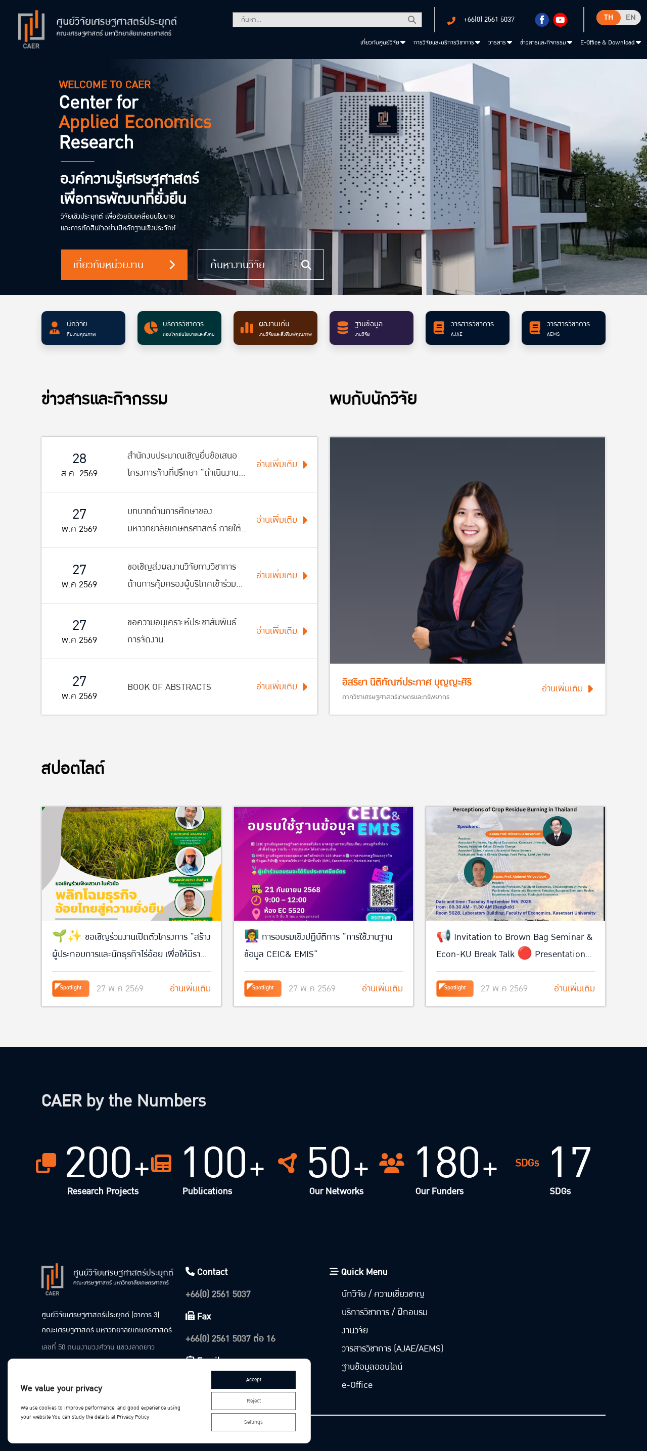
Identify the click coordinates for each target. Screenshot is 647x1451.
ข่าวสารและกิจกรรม (543, 42)
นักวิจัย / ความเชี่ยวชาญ (383, 1294)
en (631, 17)
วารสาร (497, 42)
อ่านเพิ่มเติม (562, 688)
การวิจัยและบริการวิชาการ (443, 42)
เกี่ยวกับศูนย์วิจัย (379, 42)
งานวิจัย (355, 1330)
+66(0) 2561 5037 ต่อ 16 (230, 1338)
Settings (253, 1422)
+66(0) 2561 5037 (489, 19)
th (608, 17)
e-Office (357, 1385)
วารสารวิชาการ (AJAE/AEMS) (392, 1348)
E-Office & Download (607, 42)
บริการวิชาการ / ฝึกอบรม (385, 1312)
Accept (253, 1379)
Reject (254, 1401)
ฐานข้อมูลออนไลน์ (372, 1367)
